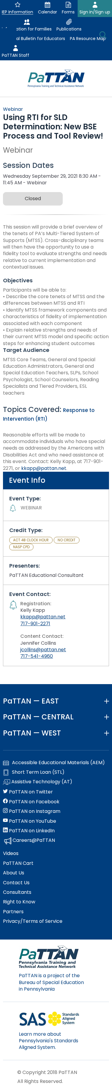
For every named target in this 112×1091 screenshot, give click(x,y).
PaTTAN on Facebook (33, 802)
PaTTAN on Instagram (34, 811)
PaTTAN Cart (18, 863)
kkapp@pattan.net (43, 468)
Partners (13, 911)
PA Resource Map (88, 39)
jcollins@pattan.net (43, 649)
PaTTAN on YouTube (32, 821)
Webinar (13, 109)
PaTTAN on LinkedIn (31, 831)
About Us (13, 873)
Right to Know (19, 902)
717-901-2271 (35, 623)
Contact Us (16, 882)
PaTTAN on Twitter (30, 792)
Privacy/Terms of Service (32, 921)
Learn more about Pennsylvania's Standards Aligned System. (48, 1041)
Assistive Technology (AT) (41, 782)
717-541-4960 (36, 656)
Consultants (17, 892)
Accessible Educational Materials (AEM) (58, 762)
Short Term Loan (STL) (38, 772)
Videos (11, 853)
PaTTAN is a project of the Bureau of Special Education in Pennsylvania (51, 982)
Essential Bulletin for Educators (33, 39)
